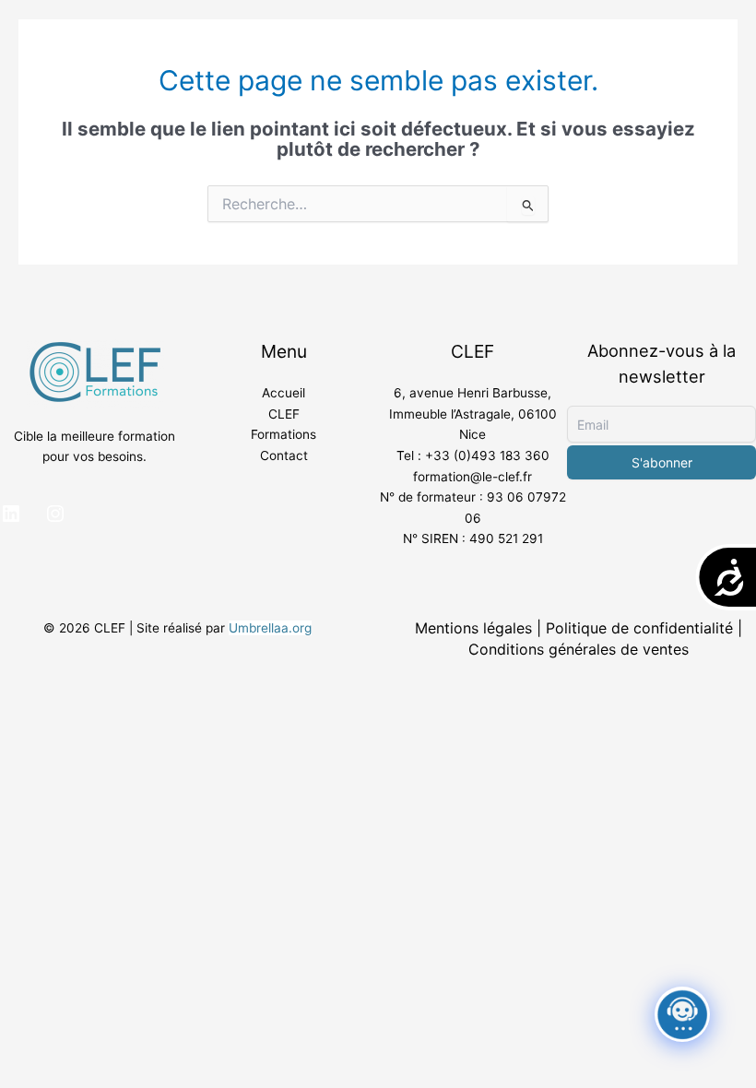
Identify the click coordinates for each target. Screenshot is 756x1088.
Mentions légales (473, 628)
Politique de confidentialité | (644, 628)
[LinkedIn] (11, 514)
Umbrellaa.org (270, 628)
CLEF (284, 414)
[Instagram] (55, 514)
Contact (284, 455)
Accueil (283, 392)
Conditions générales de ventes (578, 649)
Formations (283, 434)
